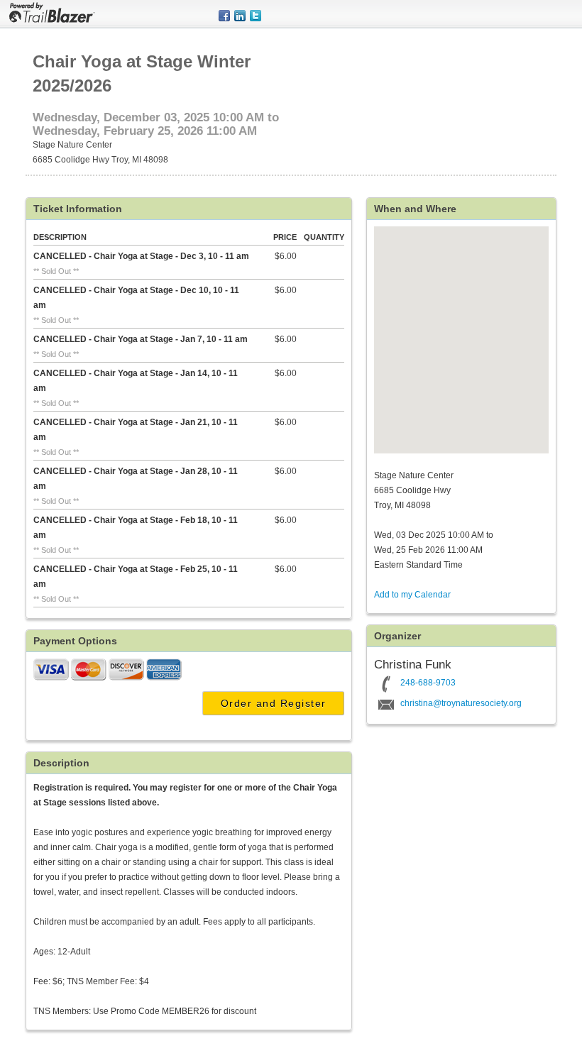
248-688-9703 (428, 683)
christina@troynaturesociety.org (461, 703)
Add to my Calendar (412, 595)
